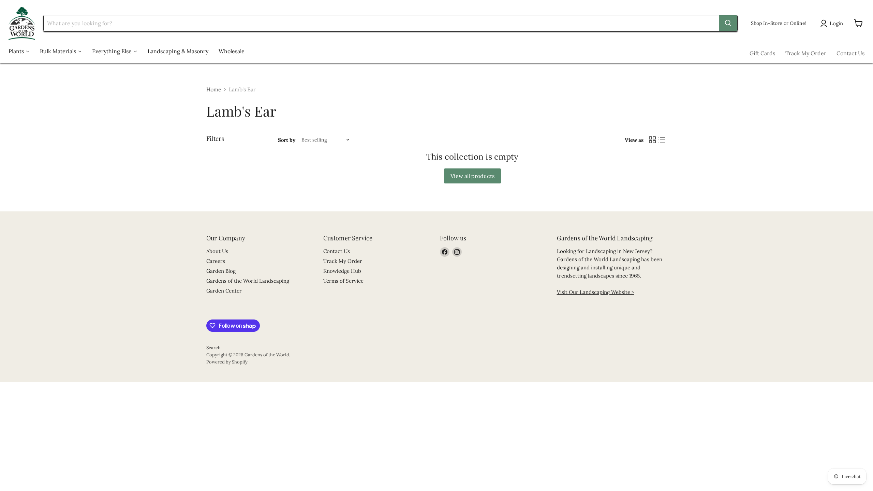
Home (213, 89)
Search (213, 348)
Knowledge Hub (342, 271)
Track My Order (805, 53)
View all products (472, 176)
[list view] (662, 140)
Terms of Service (343, 281)
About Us (217, 251)
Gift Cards (762, 53)
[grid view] (652, 140)
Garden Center (224, 290)
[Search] (728, 23)
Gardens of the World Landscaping (247, 281)
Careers (215, 261)
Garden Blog (221, 271)
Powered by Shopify (227, 362)
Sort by (286, 140)
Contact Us (850, 53)
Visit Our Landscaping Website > (595, 292)
